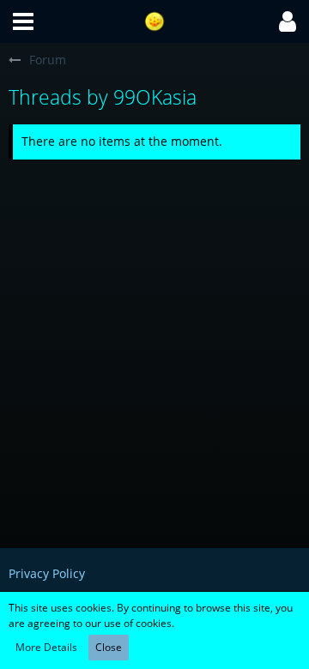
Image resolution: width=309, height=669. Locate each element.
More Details (46, 647)
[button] (23, 21)
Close (108, 647)
